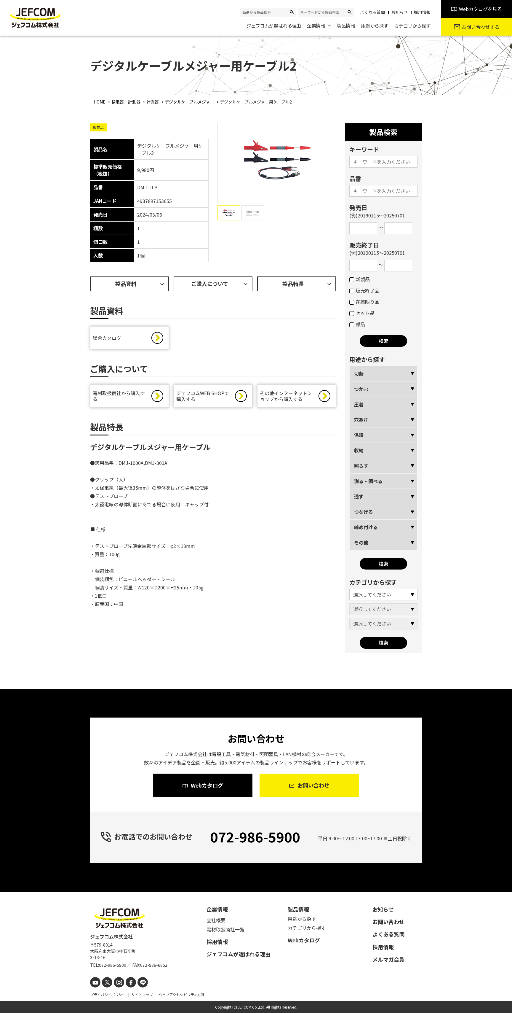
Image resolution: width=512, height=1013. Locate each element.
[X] (107, 982)
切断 (359, 373)
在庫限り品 (367, 302)
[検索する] (291, 12)
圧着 (359, 404)
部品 (360, 324)
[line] (142, 982)
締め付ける (366, 527)
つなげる (363, 511)
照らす (361, 465)
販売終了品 (367, 290)
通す (359, 496)
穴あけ (361, 419)
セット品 (365, 313)
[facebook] (131, 982)
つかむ (361, 388)
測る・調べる (368, 481)
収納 (359, 450)
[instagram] (119, 982)
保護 (359, 434)
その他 (361, 542)
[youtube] (95, 982)
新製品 (363, 279)
